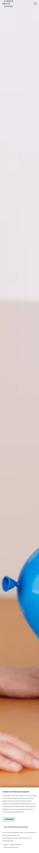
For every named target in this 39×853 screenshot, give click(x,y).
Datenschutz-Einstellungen (11, 847)
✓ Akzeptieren (9, 819)
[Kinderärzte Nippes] (7, 4)
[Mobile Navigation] (35, 4)
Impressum (6, 844)
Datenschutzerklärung (16, 844)
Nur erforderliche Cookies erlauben (16, 827)
